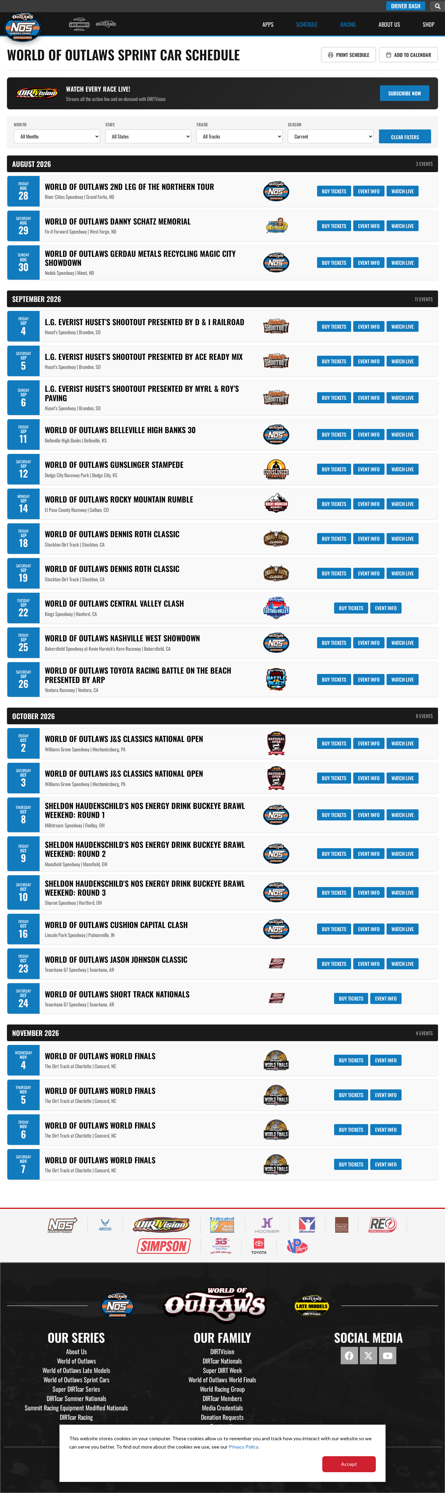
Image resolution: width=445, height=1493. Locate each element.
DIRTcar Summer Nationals (76, 1398)
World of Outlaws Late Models (76, 1370)
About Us (389, 24)
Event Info (369, 191)
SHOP (429, 24)
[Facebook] (349, 1355)
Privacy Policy (243, 1447)
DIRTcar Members (222, 1398)
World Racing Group (222, 1388)
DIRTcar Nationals (222, 1360)
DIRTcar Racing (76, 1417)
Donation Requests (222, 1417)
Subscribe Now (404, 93)
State (110, 124)
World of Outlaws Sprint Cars (76, 1379)
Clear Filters (405, 137)
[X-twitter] (368, 1355)
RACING (348, 24)
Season (295, 124)
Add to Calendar (412, 54)
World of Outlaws (76, 1360)
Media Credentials (222, 1407)
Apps (268, 24)
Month (20, 124)
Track (202, 124)
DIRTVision (222, 1351)
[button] (437, 6)
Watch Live (402, 191)
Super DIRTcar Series (76, 1388)
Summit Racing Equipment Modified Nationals (76, 1407)
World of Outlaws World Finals (222, 1379)
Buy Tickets (334, 191)
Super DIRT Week (222, 1370)
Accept (349, 1464)
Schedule (307, 24)
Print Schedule (352, 54)
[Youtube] (387, 1355)
